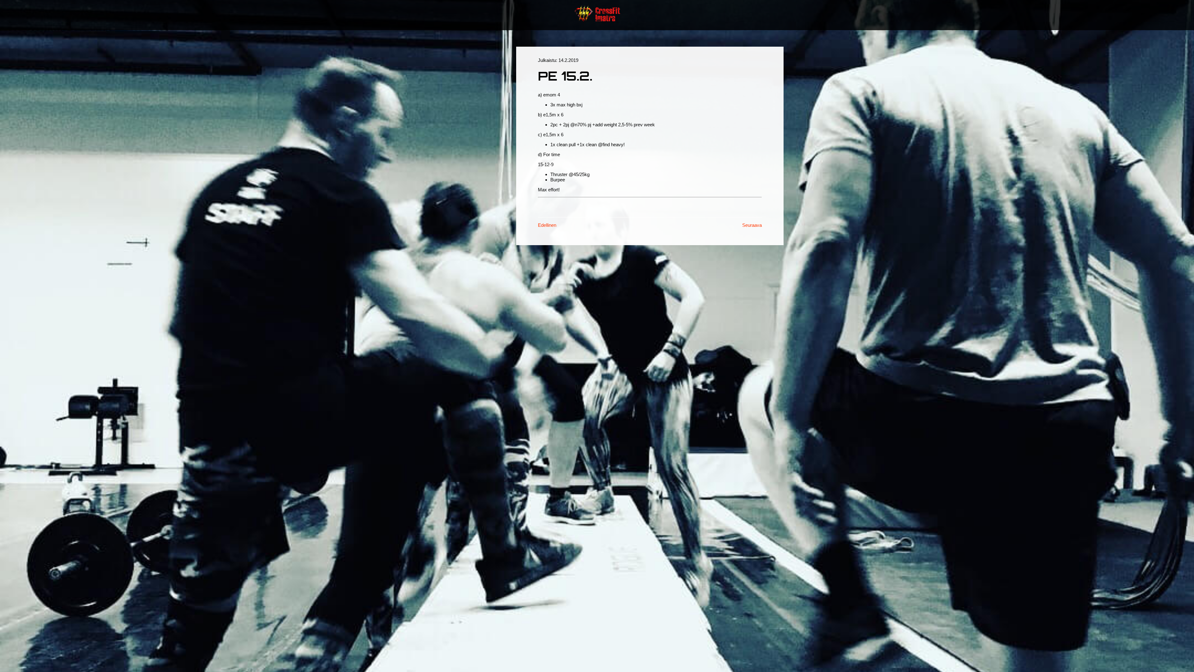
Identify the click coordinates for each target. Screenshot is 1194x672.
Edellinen (547, 225)
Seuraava (752, 225)
